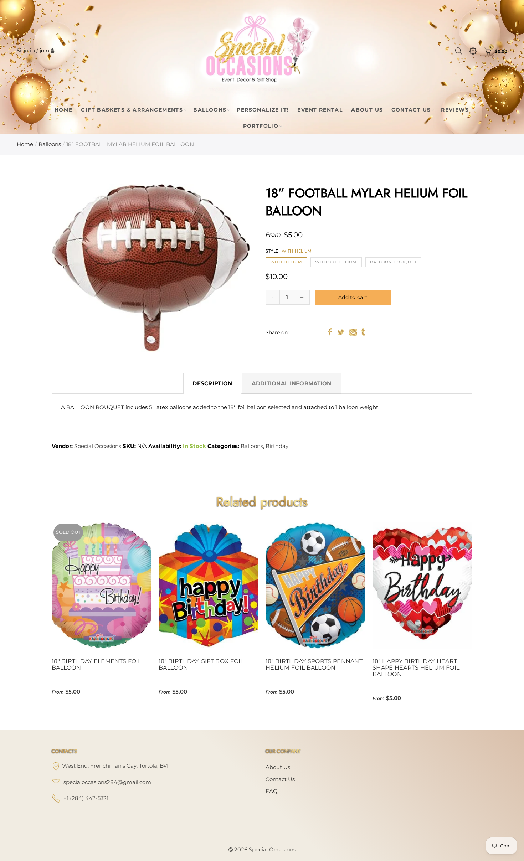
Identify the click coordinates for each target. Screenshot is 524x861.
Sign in (26, 50)
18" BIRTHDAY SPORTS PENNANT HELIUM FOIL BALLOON (314, 664)
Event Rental (320, 110)
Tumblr (363, 332)
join (44, 50)
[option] (151, 268)
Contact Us (411, 110)
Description (212, 383)
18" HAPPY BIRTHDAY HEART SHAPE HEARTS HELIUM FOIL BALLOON (416, 667)
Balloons (209, 110)
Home (64, 110)
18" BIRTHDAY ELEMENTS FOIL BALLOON (97, 664)
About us (278, 767)
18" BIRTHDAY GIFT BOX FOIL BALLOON (201, 664)
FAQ (272, 791)
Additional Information (291, 383)
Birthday (277, 446)
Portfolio (261, 126)
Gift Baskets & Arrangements (132, 110)
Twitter (340, 332)
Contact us (280, 779)
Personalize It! (263, 110)
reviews (455, 110)
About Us (367, 110)
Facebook (330, 332)
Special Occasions (97, 446)
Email (353, 332)
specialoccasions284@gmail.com (107, 782)
